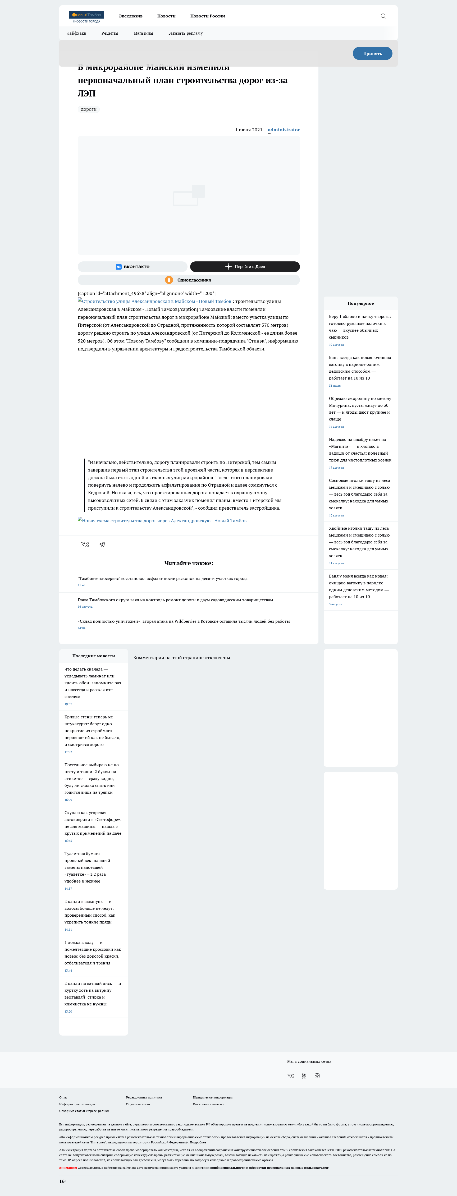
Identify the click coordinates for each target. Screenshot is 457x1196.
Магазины (143, 33)
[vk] (85, 544)
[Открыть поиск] (383, 16)
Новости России (207, 16)
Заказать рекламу (185, 33)
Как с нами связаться (208, 1104)
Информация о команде (77, 1104)
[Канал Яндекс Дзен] (245, 266)
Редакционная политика (144, 1097)
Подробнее (198, 1142)
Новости (166, 16)
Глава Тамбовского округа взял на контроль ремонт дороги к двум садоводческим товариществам (175, 602)
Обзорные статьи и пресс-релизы (84, 1111)
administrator (284, 130)
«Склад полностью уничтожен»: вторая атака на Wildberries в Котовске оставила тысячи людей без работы (184, 624)
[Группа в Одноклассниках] (189, 280)
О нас (63, 1097)
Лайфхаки (76, 33)
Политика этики (138, 1104)
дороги (89, 109)
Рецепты (110, 33)
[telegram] (104, 544)
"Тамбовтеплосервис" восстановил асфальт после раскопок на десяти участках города (163, 581)
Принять (372, 53)
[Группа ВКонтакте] (133, 266)
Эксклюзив (131, 16)
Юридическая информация (213, 1097)
